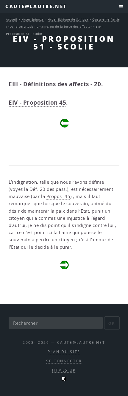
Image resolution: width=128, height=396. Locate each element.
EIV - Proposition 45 (37, 102)
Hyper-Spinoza (32, 19)
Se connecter (64, 361)
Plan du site (64, 351)
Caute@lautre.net (36, 6)
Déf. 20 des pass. (48, 189)
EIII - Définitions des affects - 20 (55, 84)
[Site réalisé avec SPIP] (64, 380)
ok (111, 323)
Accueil (11, 19)
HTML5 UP (64, 370)
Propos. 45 (58, 196)
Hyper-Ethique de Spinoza (68, 19)
